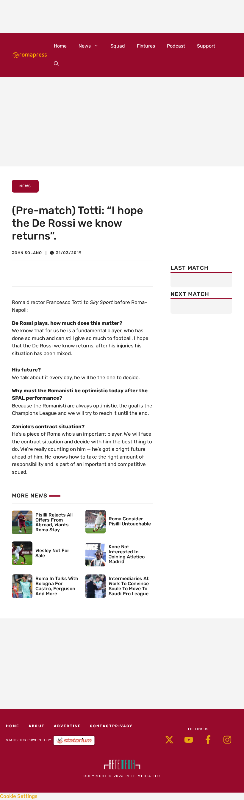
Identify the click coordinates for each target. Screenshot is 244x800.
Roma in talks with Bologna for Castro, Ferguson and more (56, 586)
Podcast (176, 46)
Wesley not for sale (52, 553)
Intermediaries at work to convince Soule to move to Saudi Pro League (129, 586)
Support (206, 46)
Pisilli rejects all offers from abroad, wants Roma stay (54, 522)
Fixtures (146, 46)
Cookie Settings (18, 796)
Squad (117, 46)
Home (60, 46)
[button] (56, 64)
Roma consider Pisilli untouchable (130, 521)
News (85, 46)
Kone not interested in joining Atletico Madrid (127, 554)
